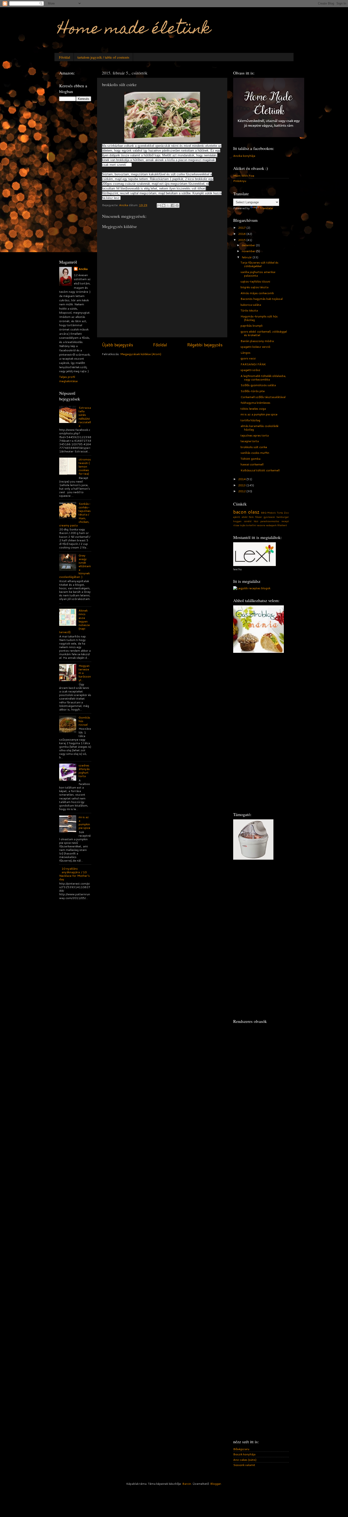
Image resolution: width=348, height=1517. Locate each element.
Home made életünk (134, 30)
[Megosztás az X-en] (168, 205)
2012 (242, 491)
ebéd (244, 517)
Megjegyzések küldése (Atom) (140, 354)
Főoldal (64, 57)
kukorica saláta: (251, 304)
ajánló (236, 517)
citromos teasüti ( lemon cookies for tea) (85, 466)
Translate (266, 208)
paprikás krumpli (252, 325)
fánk (251, 517)
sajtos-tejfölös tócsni (255, 281)
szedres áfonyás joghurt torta (84, 770)
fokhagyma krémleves (255, 402)
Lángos (245, 352)
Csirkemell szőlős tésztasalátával (263, 397)
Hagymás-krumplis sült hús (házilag (259, 318)
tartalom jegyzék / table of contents (103, 57)
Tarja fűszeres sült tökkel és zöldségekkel (259, 264)
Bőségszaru (241, 1449)
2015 (242, 240)
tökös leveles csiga (253, 408)
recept (285, 521)
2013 (242, 485)
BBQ (264, 512)
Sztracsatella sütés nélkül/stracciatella (85, 416)
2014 (242, 479)
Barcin (186, 1483)
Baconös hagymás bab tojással (262, 299)
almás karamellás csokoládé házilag (259, 427)
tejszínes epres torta (255, 435)
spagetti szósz (250, 370)
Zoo (286, 512)
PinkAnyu (239, 181)
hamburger (283, 517)
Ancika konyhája (244, 155)
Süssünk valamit (244, 1465)
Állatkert (282, 525)
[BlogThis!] (163, 205)
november (249, 251)
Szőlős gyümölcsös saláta (258, 385)
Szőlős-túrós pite (253, 391)
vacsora (261, 525)
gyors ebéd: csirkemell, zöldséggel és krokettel (264, 333)
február (247, 257)
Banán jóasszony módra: (257, 341)
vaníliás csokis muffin (255, 452)
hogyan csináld (242, 521)
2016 (242, 234)
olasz (253, 511)
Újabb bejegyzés (117, 345)
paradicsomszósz (269, 521)
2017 (242, 227)
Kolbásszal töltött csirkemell (260, 470)
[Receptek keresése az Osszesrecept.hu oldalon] (251, 588)
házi (256, 521)
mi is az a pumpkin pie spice (84, 822)
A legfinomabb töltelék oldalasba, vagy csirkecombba (263, 377)
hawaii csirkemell (252, 464)
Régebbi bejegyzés (205, 345)
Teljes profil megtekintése (68, 379)
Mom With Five (243, 175)
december (249, 245)
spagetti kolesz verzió (255, 346)
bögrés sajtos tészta (254, 287)
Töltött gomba (250, 458)
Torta (280, 512)
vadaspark (271, 525)
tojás (242, 525)
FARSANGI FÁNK (253, 364)
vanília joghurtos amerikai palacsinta (258, 274)
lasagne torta (250, 441)
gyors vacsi (248, 358)
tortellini (251, 525)
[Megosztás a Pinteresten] (177, 205)
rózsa (236, 525)
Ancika (83, 269)
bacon (239, 511)
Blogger (215, 1483)
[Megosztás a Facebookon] (172, 205)
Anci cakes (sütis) (244, 1459)
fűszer (258, 517)
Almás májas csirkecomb (257, 293)
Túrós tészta (249, 310)
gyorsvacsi (269, 517)
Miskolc (271, 512)
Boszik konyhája (244, 1454)
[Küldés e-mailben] (159, 205)
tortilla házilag (250, 420)
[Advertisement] (78, 179)
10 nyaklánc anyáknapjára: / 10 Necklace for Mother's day (74, 873)
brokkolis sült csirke (254, 447)
